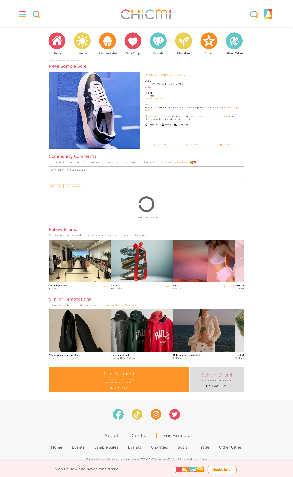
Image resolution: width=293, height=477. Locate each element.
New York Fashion (57, 60)
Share (225, 145)
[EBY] (204, 261)
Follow (104, 286)
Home (56, 447)
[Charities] (184, 40)
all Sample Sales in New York (119, 305)
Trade (204, 447)
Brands (134, 447)
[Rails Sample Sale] (142, 330)
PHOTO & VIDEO (72, 186)
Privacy (202, 458)
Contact (141, 435)
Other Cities (230, 447)
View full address (154, 98)
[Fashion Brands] (158, 40)
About (111, 435)
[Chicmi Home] (57, 40)
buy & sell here (180, 162)
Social (183, 447)
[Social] (209, 40)
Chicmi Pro (222, 116)
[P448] (142, 261)
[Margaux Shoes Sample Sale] (80, 330)
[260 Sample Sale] (80, 261)
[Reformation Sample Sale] (204, 330)
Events (78, 447)
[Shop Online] (133, 40)
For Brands (176, 435)
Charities (159, 447)
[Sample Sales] (108, 40)
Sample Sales (73, 60)
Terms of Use (189, 458)
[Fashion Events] (82, 40)
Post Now (55, 186)
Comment (162, 145)
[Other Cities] (234, 40)
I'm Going (155, 116)
